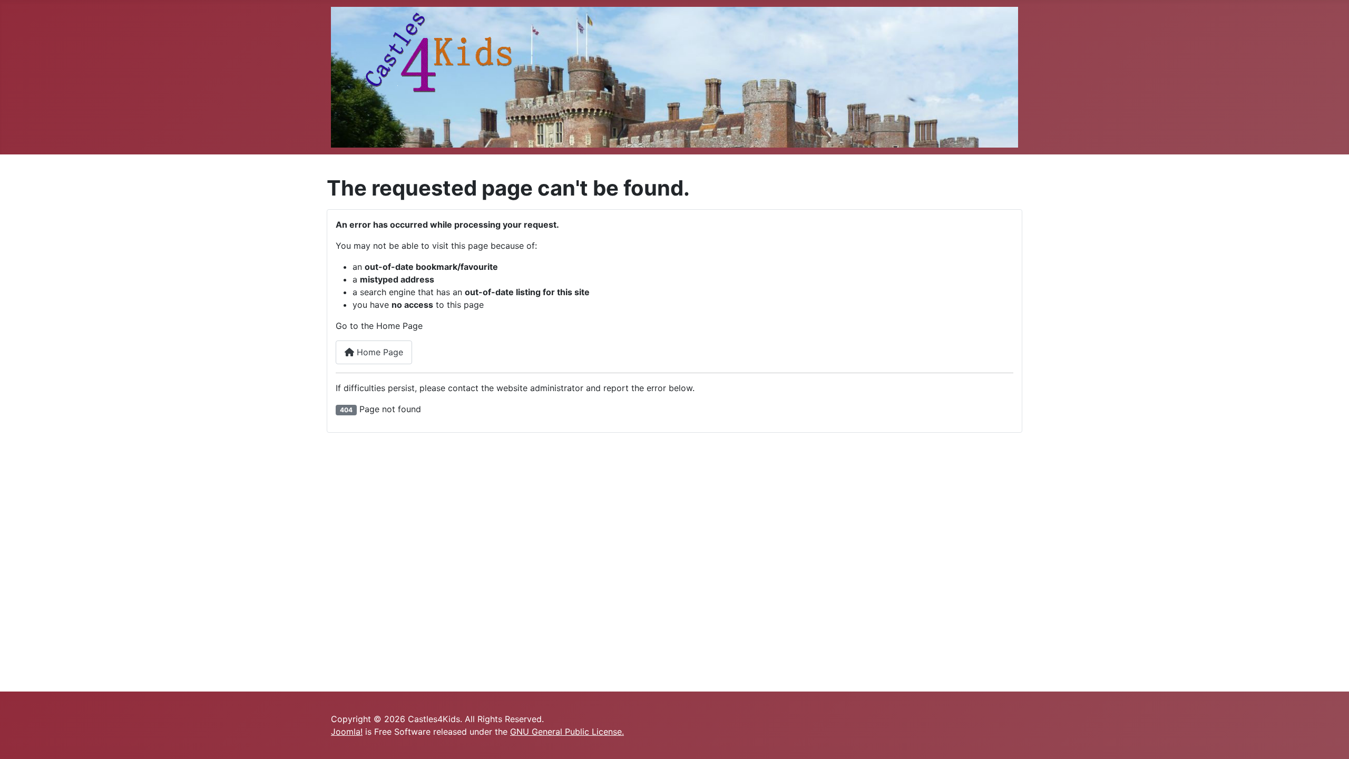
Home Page (378, 352)
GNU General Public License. (567, 731)
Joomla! (347, 731)
